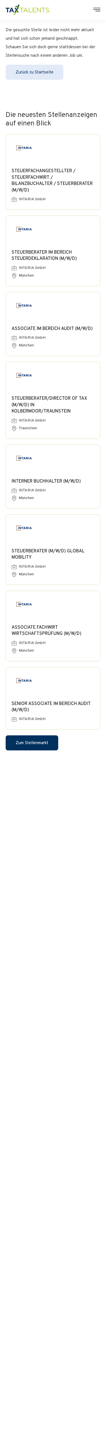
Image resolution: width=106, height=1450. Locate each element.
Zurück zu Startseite (34, 72)
